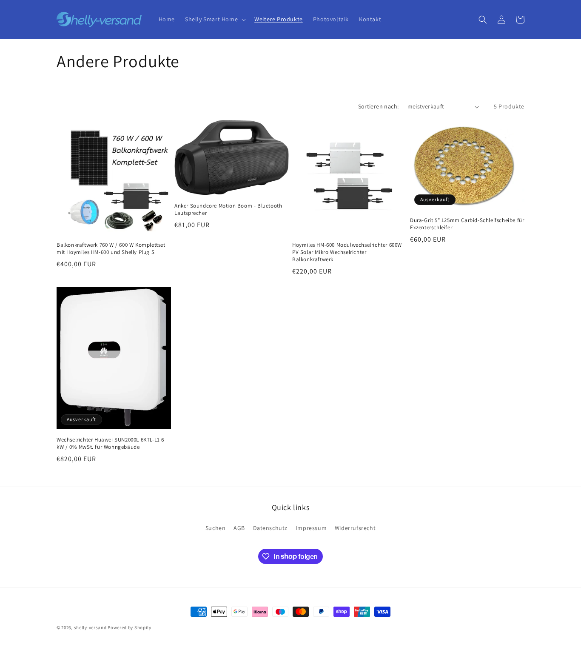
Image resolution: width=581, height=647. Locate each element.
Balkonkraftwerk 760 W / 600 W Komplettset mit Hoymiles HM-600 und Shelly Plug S (111, 249)
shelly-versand (90, 627)
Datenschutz (270, 528)
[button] (214, 19)
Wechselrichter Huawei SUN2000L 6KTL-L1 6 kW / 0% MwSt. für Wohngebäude (110, 443)
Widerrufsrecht (355, 528)
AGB (239, 528)
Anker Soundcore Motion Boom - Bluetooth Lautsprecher (228, 209)
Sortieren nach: (378, 106)
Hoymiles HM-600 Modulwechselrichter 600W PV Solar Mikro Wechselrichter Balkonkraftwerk (347, 252)
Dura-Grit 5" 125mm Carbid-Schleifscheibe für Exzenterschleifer (467, 224)
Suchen (215, 528)
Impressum (311, 528)
